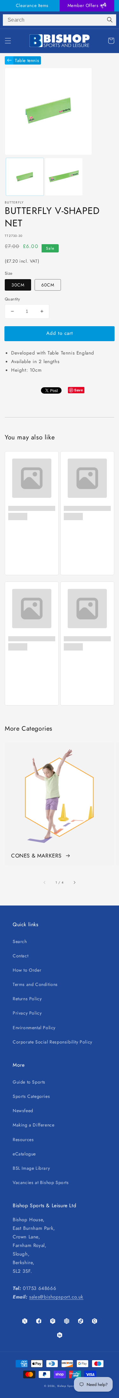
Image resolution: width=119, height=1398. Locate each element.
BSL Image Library (31, 1168)
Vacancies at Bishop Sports (41, 1182)
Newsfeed (23, 1110)
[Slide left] (45, 883)
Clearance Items (32, 5)
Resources (23, 1139)
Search (20, 941)
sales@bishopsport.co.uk (56, 1296)
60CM (47, 285)
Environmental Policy (34, 1027)
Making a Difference (33, 1125)
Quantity (12, 299)
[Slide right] (74, 883)
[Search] (110, 20)
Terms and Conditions (35, 984)
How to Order (27, 970)
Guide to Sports (29, 1082)
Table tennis (27, 60)
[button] (8, 41)
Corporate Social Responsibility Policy (52, 1042)
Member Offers (84, 5)
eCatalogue (24, 1154)
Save (78, 390)
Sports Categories (31, 1096)
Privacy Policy (27, 1013)
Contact (20, 956)
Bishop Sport (66, 1386)
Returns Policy (27, 998)
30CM (17, 285)
